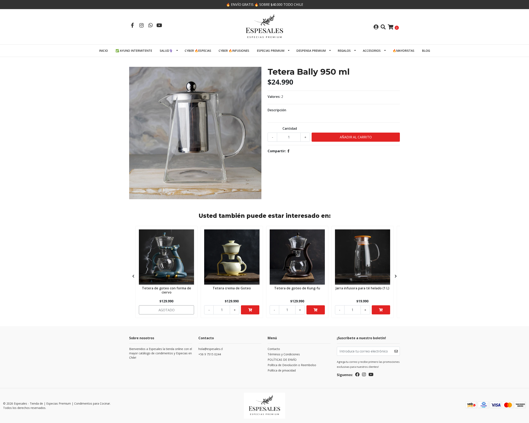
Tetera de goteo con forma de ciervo (166, 290)
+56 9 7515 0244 (209, 354)
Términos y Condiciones (284, 354)
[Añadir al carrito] (250, 309)
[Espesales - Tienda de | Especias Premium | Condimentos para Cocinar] (264, 26)
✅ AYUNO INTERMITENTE (134, 51)
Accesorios (372, 51)
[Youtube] (159, 25)
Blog (426, 51)
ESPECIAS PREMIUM (270, 51)
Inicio (103, 51)
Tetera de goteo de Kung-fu (297, 288)
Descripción (277, 110)
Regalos (344, 51)
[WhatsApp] (150, 25)
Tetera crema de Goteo (232, 288)
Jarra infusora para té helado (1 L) (362, 288)
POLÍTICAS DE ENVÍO (282, 360)
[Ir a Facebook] (132, 25)
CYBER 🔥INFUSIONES (234, 51)
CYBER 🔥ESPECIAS (198, 51)
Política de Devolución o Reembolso (292, 365)
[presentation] (133, 276)
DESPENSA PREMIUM (311, 51)
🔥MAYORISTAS (403, 51)
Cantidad (289, 128)
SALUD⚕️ (166, 51)
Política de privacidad (282, 370)
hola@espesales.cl (210, 349)
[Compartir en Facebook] (288, 151)
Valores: (274, 96)
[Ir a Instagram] (141, 25)
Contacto (274, 349)
